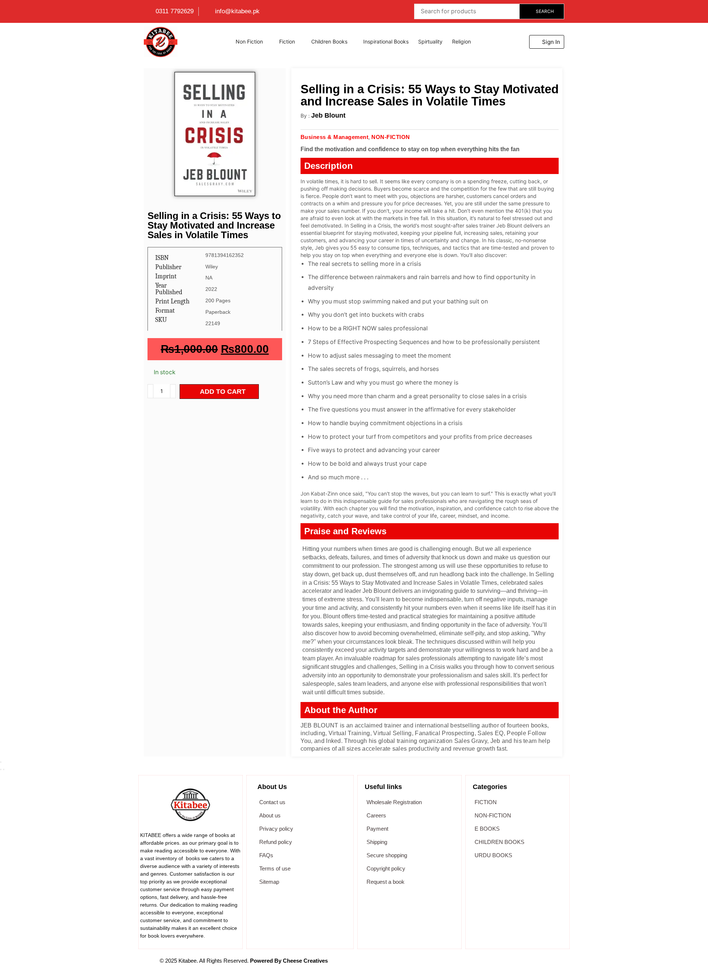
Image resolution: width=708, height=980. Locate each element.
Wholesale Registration (394, 802)
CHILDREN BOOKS (499, 842)
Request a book (386, 882)
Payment (377, 829)
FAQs (266, 855)
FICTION (486, 802)
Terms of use (275, 868)
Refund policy (275, 842)
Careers (376, 815)
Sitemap (269, 882)
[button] (546, 42)
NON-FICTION (493, 815)
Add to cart (223, 391)
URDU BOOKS (493, 855)
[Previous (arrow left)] (0, 769)
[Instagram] (483, 964)
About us (270, 815)
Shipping (377, 842)
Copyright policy (386, 868)
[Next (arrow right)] (3, 769)
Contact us (272, 802)
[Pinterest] (501, 964)
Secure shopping (387, 855)
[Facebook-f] (428, 964)
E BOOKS (487, 829)
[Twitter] (447, 964)
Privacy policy (276, 829)
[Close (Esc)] (0, 762)
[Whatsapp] (465, 964)
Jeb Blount (328, 115)
